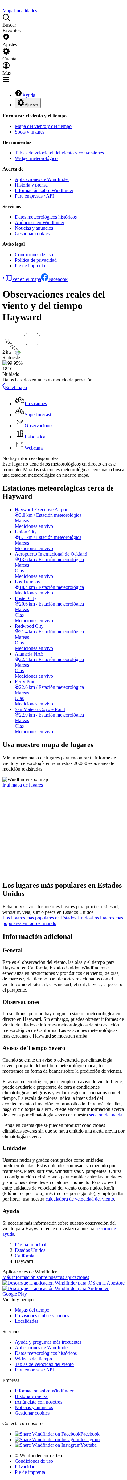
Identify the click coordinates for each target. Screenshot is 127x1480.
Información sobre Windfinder (44, 190)
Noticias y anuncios (34, 228)
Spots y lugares (29, 131)
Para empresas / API (34, 196)
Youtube (88, 1445)
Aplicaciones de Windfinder (42, 179)
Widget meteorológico (36, 158)
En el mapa (16, 387)
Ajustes (31, 105)
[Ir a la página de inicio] (3, 5)
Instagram (90, 1439)
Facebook (58, 279)
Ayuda (28, 95)
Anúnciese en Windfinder (39, 222)
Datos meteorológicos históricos (46, 217)
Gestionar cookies (32, 233)
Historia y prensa (31, 184)
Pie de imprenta (30, 265)
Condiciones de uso (34, 254)
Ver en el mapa (26, 279)
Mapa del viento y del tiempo (43, 126)
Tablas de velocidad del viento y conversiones (59, 152)
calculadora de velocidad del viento (80, 1199)
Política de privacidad (36, 260)
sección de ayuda (105, 1114)
